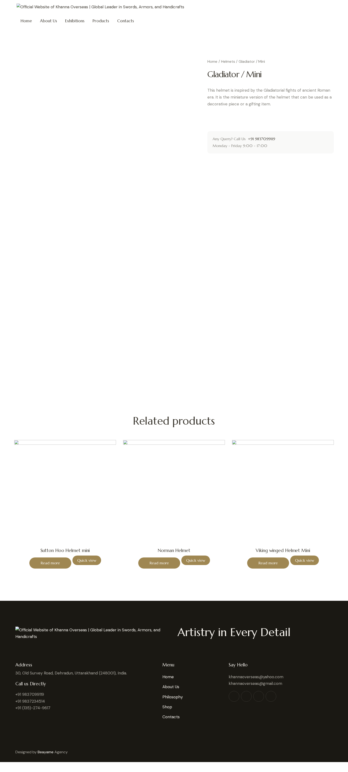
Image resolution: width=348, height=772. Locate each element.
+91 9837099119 (261, 138)
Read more (50, 563)
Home (212, 61)
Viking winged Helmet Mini (283, 550)
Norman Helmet (174, 550)
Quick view (86, 560)
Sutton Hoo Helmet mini (65, 550)
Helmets (228, 61)
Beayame (46, 752)
